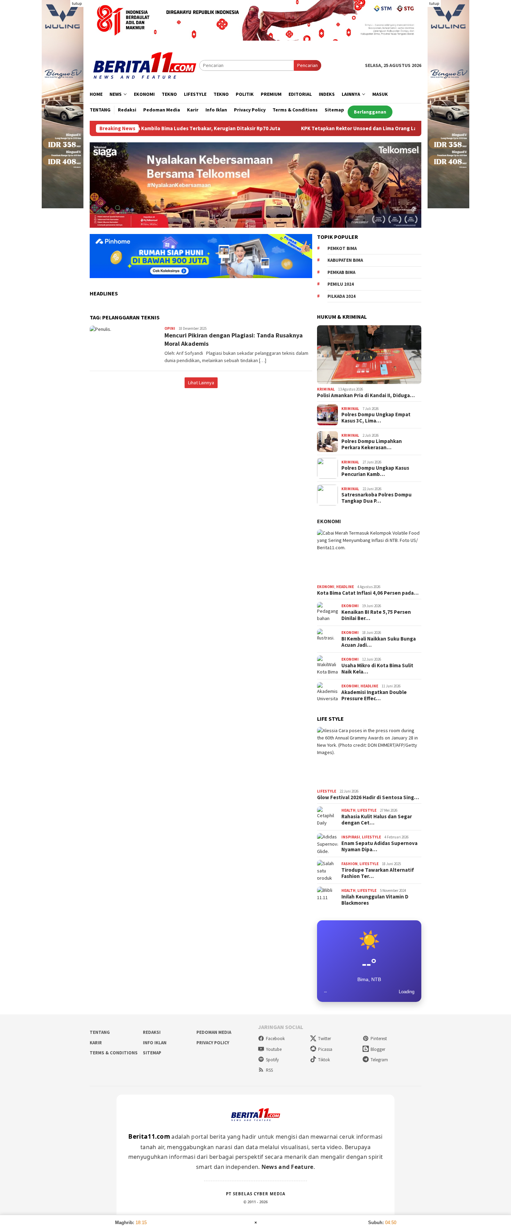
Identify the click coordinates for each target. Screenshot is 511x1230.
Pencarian (307, 65)
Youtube (274, 1049)
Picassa (325, 1049)
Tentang (100, 1032)
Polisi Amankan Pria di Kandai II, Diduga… (366, 395)
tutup (77, 3)
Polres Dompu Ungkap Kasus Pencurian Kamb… (375, 471)
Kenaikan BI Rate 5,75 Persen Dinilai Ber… (376, 615)
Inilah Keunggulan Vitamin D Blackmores (374, 900)
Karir (96, 1043)
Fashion (349, 863)
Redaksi (152, 1032)
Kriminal (326, 389)
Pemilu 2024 (340, 284)
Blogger (378, 1049)
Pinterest (379, 1038)
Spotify (272, 1060)
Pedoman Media (213, 1032)
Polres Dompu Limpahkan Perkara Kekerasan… (371, 444)
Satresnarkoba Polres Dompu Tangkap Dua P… (376, 498)
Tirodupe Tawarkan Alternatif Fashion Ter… (377, 873)
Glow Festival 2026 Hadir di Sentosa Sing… (368, 797)
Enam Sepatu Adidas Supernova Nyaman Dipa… (379, 846)
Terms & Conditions (114, 1053)
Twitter (324, 1038)
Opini (169, 328)
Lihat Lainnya (201, 382)
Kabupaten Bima (345, 260)
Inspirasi (350, 837)
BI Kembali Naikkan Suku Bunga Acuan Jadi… (378, 642)
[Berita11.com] (144, 65)
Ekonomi (329, 521)
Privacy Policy (212, 1043)
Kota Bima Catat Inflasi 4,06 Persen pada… (368, 593)
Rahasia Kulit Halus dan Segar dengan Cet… (376, 819)
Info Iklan (155, 1043)
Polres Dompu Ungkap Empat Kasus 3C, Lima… (376, 417)
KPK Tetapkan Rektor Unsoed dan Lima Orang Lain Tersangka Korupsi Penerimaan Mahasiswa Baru (372, 128)
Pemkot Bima (342, 248)
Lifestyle (326, 791)
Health (348, 810)
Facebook (275, 1038)
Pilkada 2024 (341, 296)
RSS (269, 1070)
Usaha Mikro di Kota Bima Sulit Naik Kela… (377, 668)
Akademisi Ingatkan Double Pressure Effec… (374, 695)
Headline (345, 586)
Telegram (379, 1060)
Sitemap (152, 1053)
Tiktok (324, 1060)
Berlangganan (370, 112)
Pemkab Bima (341, 272)
